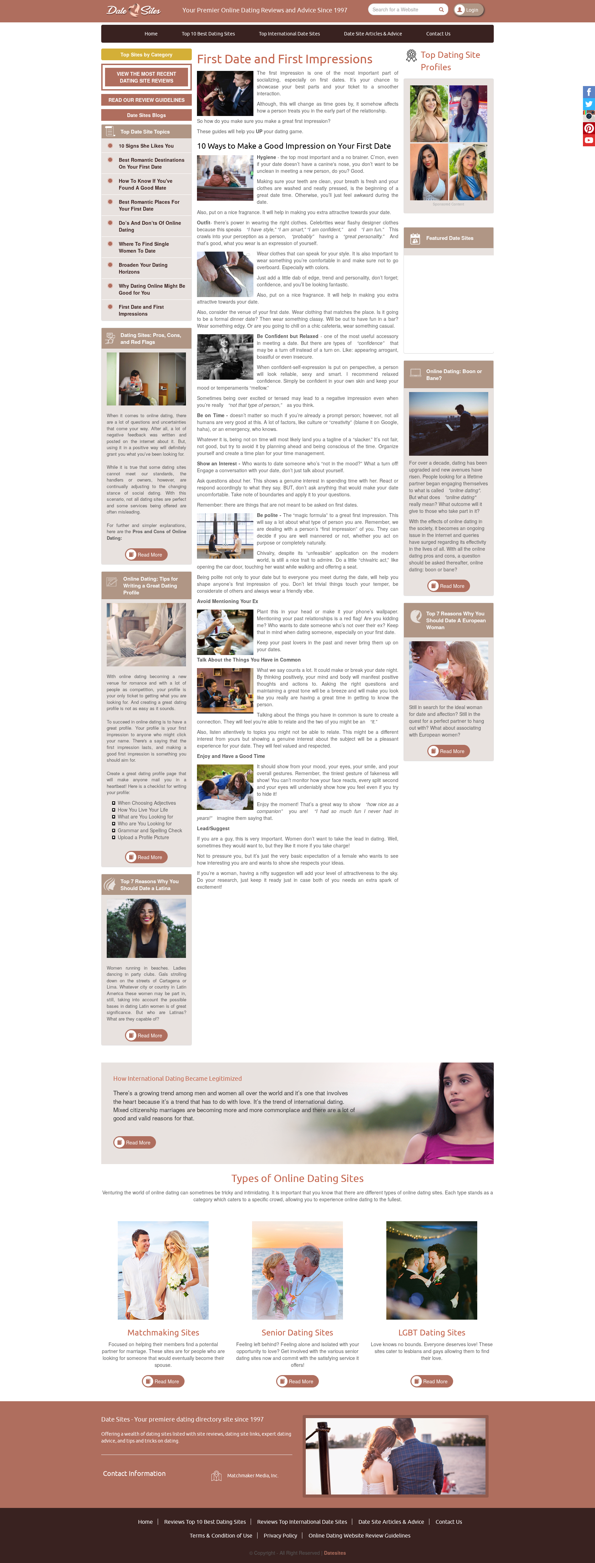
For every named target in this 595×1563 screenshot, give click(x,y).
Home (151, 33)
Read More (150, 554)
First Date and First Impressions (141, 310)
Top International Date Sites (289, 33)
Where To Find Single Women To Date (144, 247)
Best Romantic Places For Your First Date (149, 205)
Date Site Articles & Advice (373, 33)
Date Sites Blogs (146, 115)
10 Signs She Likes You (146, 145)
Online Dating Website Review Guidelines (359, 1535)
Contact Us (438, 33)
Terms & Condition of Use (221, 1535)
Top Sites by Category (147, 54)
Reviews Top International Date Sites (302, 1522)
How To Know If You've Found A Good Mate (146, 184)
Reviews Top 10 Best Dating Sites (205, 1522)
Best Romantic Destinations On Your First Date (152, 163)
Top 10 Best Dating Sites (208, 33)
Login (472, 10)
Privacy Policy (280, 1535)
